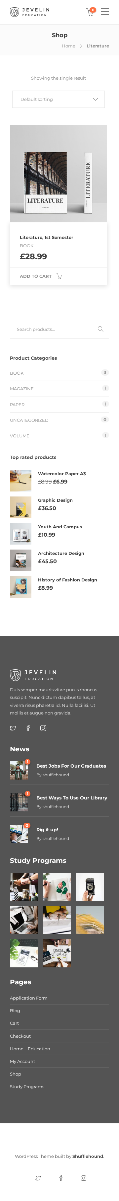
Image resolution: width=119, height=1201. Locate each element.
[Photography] (90, 887)
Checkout (20, 1036)
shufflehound (56, 774)
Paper (17, 404)
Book (16, 373)
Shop (15, 1074)
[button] (58, 99)
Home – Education (30, 1048)
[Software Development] (24, 920)
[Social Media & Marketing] (24, 953)
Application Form (29, 998)
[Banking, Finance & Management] (57, 953)
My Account (22, 1061)
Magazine (22, 388)
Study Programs (27, 1086)
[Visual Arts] (57, 887)
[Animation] (57, 920)
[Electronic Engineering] (90, 920)
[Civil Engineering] (24, 887)
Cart (14, 1023)
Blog (15, 1010)
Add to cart (36, 276)
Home (68, 45)
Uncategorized (29, 420)
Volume (19, 435)
